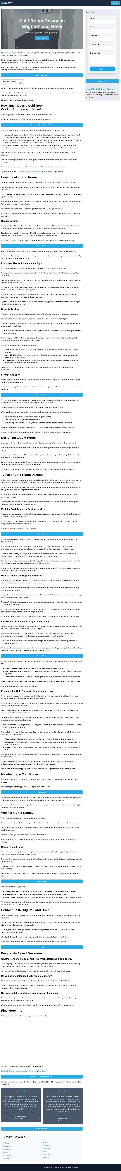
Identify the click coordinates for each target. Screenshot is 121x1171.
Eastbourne (46, 1145)
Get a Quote (41, 38)
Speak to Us (42, 792)
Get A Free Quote (41, 1128)
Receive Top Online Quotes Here (41, 1076)
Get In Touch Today (42, 75)
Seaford (6, 1158)
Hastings (46, 1157)
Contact (115, 3)
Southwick (4, 1071)
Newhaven (7, 1155)
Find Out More (42, 245)
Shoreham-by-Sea (22, 1071)
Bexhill (45, 1151)
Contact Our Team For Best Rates (42, 125)
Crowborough (47, 1148)
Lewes (5, 1152)
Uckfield (45, 1142)
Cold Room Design (9, 53)
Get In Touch (102, 81)
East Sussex (47, 1154)
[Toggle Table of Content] (19, 82)
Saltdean (12, 1071)
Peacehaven (33, 1071)
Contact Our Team (42, 395)
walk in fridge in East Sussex (30, 171)
